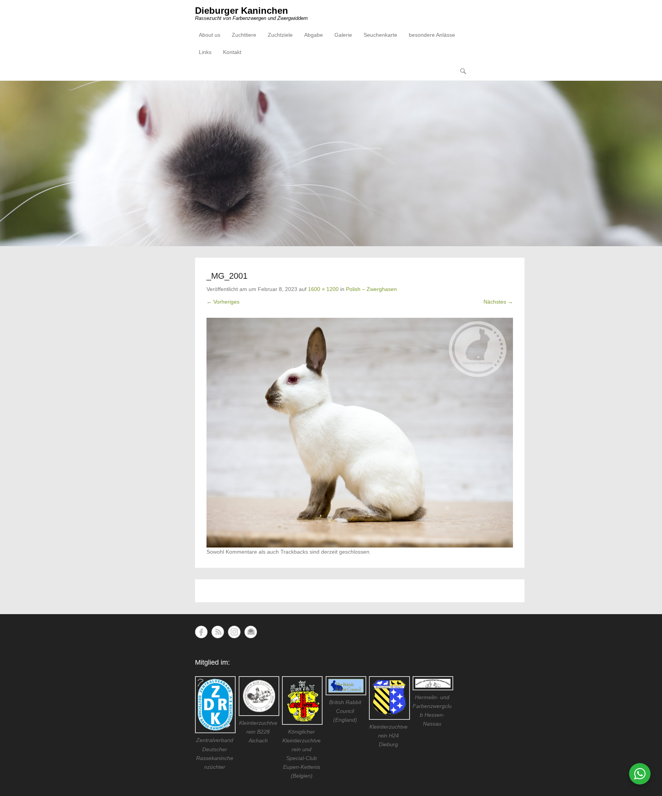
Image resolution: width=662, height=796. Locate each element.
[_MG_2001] (359, 433)
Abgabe (313, 35)
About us (209, 35)
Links (205, 52)
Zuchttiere (244, 35)
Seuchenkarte (380, 35)
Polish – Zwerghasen (371, 289)
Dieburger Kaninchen (241, 10)
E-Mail (250, 632)
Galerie (343, 35)
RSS (217, 632)
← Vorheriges (222, 302)
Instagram (234, 632)
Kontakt (232, 52)
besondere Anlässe (432, 35)
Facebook (201, 632)
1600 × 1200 (323, 289)
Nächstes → (498, 302)
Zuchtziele (280, 35)
